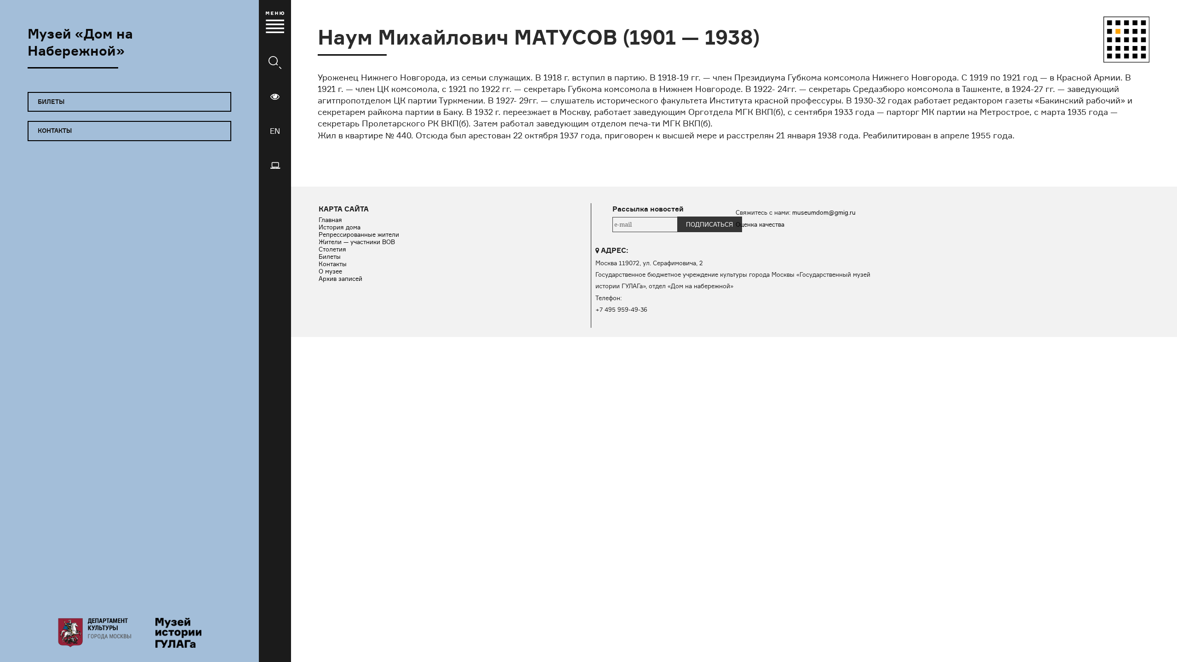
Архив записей (340, 278)
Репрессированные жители (359, 234)
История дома (339, 227)
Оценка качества (760, 224)
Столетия (332, 249)
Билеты (330, 256)
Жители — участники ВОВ (357, 241)
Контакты (333, 264)
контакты (55, 130)
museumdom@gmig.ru (824, 212)
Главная (330, 219)
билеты (51, 101)
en (275, 131)
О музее (330, 271)
